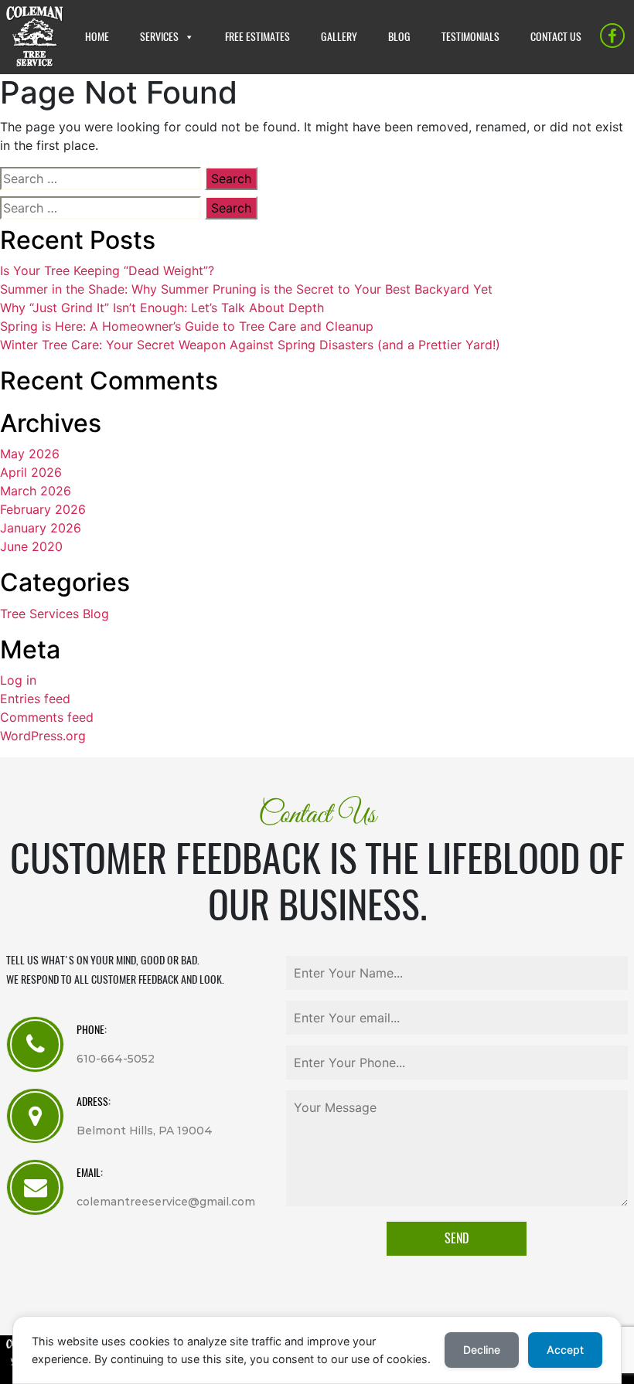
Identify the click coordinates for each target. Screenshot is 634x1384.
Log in (18, 680)
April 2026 (31, 472)
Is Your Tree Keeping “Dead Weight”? (107, 270)
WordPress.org (43, 735)
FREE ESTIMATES (257, 36)
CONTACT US (555, 36)
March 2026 (35, 490)
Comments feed (47, 717)
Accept (565, 1349)
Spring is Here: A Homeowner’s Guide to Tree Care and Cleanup (186, 326)
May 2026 (30, 453)
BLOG (399, 36)
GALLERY (339, 36)
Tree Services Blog (54, 613)
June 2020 (31, 546)
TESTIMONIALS (470, 36)
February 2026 (43, 509)
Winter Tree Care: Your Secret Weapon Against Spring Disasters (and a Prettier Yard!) (250, 344)
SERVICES (159, 36)
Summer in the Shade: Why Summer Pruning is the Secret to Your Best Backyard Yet (246, 289)
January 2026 (40, 528)
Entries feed (35, 698)
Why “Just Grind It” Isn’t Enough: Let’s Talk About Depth (162, 307)
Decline (481, 1349)
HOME (97, 36)
